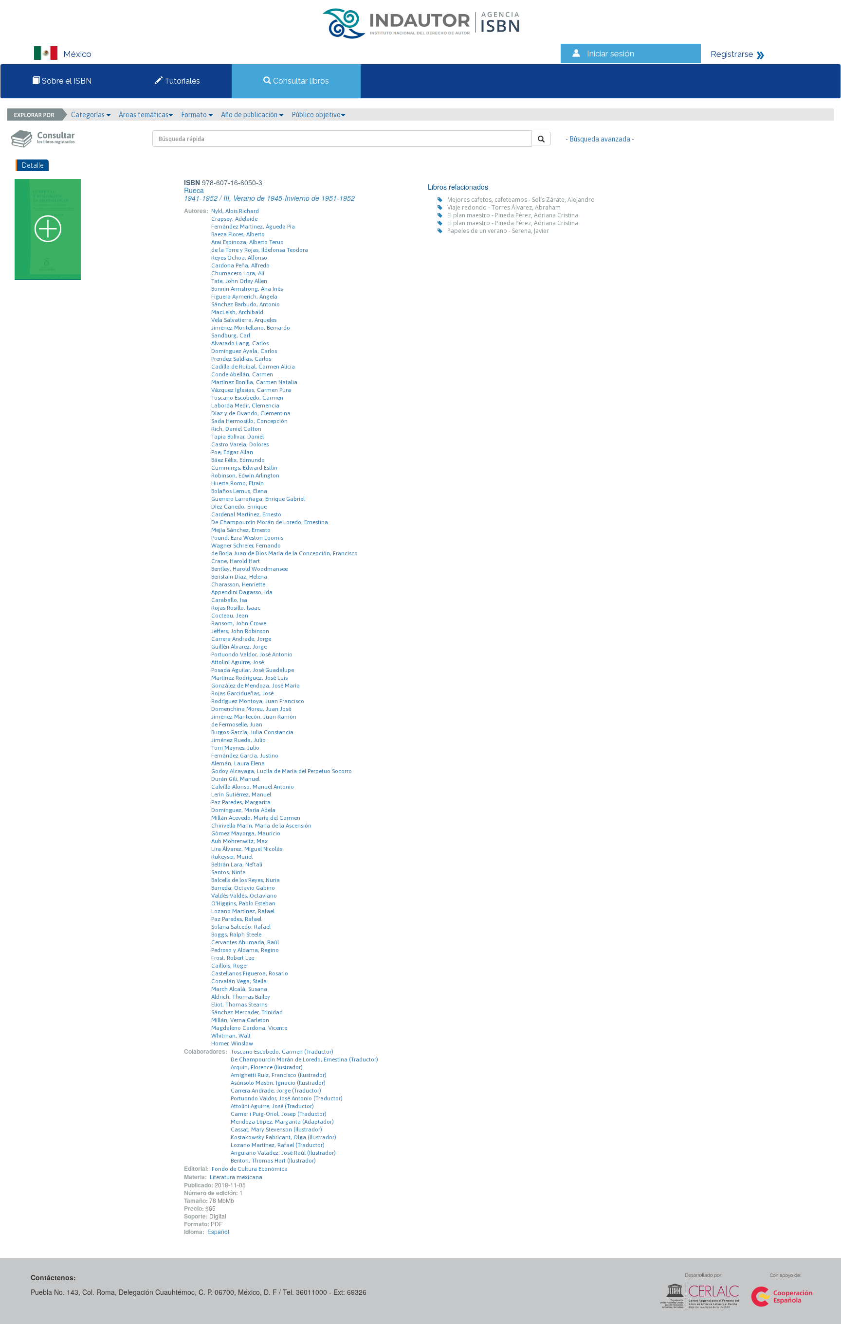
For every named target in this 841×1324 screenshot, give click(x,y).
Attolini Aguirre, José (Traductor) (272, 1106)
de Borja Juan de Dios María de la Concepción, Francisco (284, 553)
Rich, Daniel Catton (236, 428)
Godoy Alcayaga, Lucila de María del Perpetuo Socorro (281, 771)
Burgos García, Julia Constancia (252, 732)
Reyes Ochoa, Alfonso (239, 257)
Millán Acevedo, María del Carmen (255, 817)
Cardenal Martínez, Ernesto (246, 514)
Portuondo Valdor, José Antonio (252, 654)
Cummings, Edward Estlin (244, 467)
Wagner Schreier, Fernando (246, 545)
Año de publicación (250, 115)
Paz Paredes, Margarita (241, 802)
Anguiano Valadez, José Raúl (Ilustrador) (283, 1152)
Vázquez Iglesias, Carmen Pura (251, 390)
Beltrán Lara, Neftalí (236, 864)
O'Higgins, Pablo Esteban (243, 903)
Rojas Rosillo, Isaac (235, 607)
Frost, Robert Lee (232, 957)
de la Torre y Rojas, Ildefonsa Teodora (259, 250)
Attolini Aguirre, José (237, 662)
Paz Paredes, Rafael (236, 919)
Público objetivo (316, 115)
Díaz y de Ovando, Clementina (251, 413)
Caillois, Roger (229, 965)
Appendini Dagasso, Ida (242, 592)
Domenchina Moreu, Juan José (251, 709)
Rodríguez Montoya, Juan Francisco (257, 701)
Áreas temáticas (143, 115)
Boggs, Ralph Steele (236, 934)
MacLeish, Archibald (237, 312)
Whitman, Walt (231, 1035)
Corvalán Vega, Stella (239, 981)
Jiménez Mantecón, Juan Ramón (253, 716)
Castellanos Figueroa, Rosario (249, 973)
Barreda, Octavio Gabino (243, 887)
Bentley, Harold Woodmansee (249, 568)
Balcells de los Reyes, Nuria (245, 880)
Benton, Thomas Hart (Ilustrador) (273, 1160)
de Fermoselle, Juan (236, 724)
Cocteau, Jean (229, 615)
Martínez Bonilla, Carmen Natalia (254, 382)
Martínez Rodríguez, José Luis (249, 677)
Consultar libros (300, 81)
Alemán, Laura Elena (238, 763)
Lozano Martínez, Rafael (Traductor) (278, 1145)
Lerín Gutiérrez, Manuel (241, 794)
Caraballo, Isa (229, 600)
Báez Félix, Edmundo (238, 460)
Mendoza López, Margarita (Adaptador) (282, 1121)
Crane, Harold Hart (235, 561)
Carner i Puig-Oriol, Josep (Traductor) (279, 1114)
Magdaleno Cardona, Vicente (249, 1027)
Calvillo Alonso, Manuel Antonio (252, 786)
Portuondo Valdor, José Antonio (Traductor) (287, 1098)
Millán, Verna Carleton (240, 1020)
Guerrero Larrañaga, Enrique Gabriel (258, 498)
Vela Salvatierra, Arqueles (243, 320)
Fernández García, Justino (244, 755)
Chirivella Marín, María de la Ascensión (261, 825)
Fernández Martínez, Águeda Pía (253, 226)
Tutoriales (181, 81)
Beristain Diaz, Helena (239, 576)
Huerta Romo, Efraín (237, 483)
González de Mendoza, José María (255, 685)
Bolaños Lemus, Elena (239, 491)
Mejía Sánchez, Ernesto (241, 530)
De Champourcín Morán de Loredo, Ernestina (269, 522)
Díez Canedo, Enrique (239, 506)
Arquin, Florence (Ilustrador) (267, 1067)
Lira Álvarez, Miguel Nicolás (246, 849)
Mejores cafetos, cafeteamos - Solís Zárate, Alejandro (521, 199)
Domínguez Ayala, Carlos (244, 351)
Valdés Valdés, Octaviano (244, 895)
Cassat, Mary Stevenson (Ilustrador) (276, 1129)
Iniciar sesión (610, 53)
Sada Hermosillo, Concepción (249, 421)
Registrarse (732, 54)
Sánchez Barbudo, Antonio (245, 304)
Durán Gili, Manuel (235, 779)
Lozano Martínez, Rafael (242, 911)
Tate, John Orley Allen (239, 281)
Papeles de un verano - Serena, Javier (498, 231)
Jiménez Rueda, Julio (238, 740)
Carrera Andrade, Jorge (241, 639)
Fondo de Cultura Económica (250, 1168)
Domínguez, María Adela (243, 810)
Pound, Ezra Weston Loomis (247, 537)
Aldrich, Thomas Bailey (240, 996)
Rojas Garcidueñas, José (242, 693)
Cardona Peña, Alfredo (240, 265)
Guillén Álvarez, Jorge (239, 646)
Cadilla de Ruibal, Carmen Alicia (253, 366)
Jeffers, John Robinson (240, 631)
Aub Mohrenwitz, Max (239, 841)
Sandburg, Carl (230, 335)
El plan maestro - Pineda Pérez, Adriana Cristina (512, 215)
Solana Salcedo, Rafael (241, 926)
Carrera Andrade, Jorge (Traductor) (276, 1090)
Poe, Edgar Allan (232, 452)
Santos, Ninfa (228, 872)
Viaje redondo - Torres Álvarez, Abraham (504, 207)
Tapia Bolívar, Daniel (237, 436)
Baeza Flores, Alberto (238, 234)
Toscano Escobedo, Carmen (247, 397)
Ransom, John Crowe (238, 623)
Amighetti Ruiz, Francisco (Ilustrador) (279, 1075)
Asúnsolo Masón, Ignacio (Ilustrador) (278, 1082)
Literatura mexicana (236, 1177)
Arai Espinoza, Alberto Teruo (247, 242)
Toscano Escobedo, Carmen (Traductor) (282, 1051)
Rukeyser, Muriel (232, 856)
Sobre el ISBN (65, 81)
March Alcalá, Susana (239, 989)
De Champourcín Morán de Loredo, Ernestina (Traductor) (304, 1059)
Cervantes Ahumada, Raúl (245, 942)
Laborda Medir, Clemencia (245, 405)
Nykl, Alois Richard (235, 211)
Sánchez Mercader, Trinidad (247, 1012)
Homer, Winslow (232, 1043)
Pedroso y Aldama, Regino (245, 950)
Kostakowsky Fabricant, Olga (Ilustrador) (283, 1137)
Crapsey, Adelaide (234, 218)
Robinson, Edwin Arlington (245, 475)
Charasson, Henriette (238, 584)
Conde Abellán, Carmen (242, 374)
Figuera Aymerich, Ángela (244, 296)
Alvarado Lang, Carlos (240, 343)
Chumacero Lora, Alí (237, 273)
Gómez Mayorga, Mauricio (245, 833)
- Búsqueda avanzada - (600, 139)
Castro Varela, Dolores (240, 444)
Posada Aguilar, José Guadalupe (252, 670)
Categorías (88, 115)
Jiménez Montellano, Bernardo (250, 327)
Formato (194, 115)
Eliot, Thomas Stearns (239, 1004)
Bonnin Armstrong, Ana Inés (247, 288)
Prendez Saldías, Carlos (241, 358)
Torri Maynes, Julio (235, 747)
